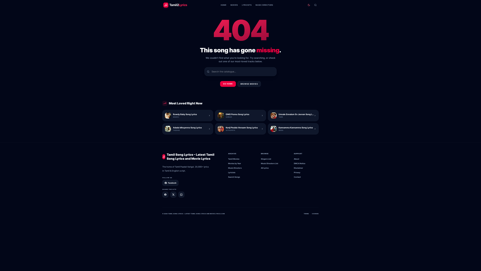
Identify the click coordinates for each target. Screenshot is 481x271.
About (296, 159)
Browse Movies (249, 84)
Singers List (266, 159)
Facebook (172, 183)
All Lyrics (265, 168)
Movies (234, 5)
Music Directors (264, 5)
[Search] (315, 5)
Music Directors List (269, 163)
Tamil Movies (233, 159)
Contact (297, 177)
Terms (306, 213)
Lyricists (247, 5)
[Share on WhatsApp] (181, 195)
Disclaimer (298, 168)
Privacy (297, 172)
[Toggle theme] (309, 5)
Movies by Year (234, 163)
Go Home (228, 84)
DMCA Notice (299, 163)
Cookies (315, 213)
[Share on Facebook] (165, 195)
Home (223, 5)
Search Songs (234, 177)
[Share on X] (173, 195)
